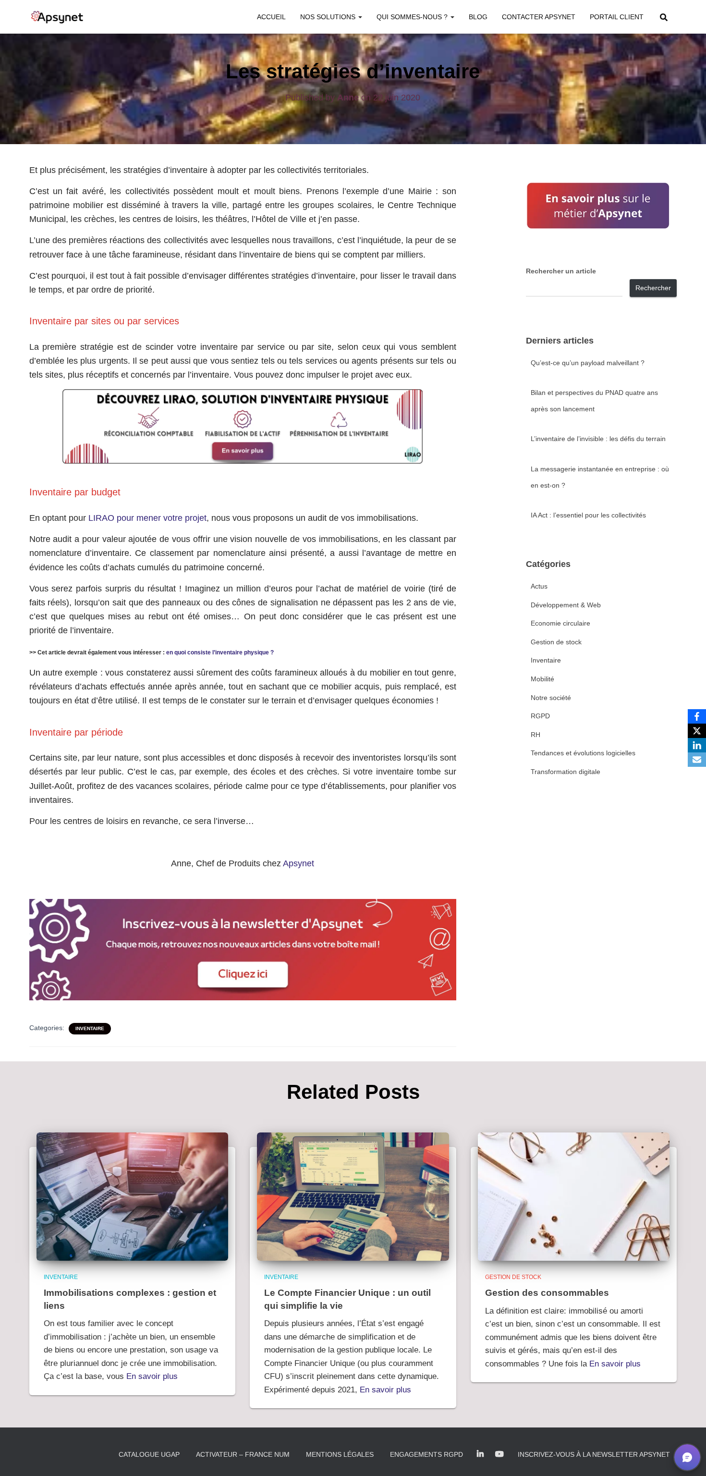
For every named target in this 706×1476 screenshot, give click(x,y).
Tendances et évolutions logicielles (583, 753)
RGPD (540, 716)
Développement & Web (566, 605)
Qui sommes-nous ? (413, 17)
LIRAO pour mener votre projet (147, 518)
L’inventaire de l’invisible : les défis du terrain (598, 439)
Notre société (551, 697)
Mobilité (542, 679)
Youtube (499, 1454)
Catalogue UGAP (149, 1454)
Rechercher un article (561, 271)
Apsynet (298, 863)
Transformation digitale (565, 771)
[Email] (697, 759)
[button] (359, 17)
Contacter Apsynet (538, 17)
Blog (478, 17)
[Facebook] (697, 716)
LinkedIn (480, 1454)
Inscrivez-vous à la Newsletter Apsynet (594, 1454)
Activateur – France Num (243, 1454)
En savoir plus (152, 1376)
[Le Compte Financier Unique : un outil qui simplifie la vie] (353, 1196)
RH (535, 734)
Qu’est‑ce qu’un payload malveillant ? (588, 363)
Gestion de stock (556, 642)
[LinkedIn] (697, 745)
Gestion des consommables (547, 1293)
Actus (539, 586)
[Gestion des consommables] (574, 1196)
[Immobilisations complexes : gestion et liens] (133, 1196)
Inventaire (89, 1028)
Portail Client (617, 17)
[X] (697, 731)
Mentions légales (340, 1454)
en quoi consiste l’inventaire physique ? (220, 652)
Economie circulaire (560, 623)
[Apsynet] (57, 17)
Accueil (271, 17)
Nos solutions (328, 17)
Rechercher (653, 288)
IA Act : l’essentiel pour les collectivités (588, 515)
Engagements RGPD (426, 1454)
